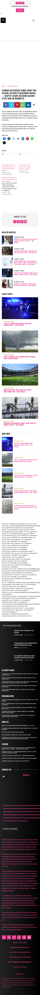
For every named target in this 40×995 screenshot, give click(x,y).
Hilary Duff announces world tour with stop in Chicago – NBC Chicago (25, 284)
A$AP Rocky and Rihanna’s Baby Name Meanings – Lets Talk (18, 725)
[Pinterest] (17, 105)
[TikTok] (19, 937)
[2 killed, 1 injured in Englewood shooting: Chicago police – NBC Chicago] (20, 308)
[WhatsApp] (22, 105)
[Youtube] (25, 221)
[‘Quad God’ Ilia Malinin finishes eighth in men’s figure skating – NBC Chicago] (7, 273)
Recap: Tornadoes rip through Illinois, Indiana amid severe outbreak (19, 358)
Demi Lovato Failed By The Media (24, 631)
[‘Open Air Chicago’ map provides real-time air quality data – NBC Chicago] (7, 251)
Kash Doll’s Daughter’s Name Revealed (13, 732)
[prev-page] (3, 517)
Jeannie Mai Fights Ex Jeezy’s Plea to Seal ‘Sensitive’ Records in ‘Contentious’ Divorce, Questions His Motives (19, 738)
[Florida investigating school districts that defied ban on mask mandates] (10, 185)
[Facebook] (6, 105)
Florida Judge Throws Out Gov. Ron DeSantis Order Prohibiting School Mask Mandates (8, 167)
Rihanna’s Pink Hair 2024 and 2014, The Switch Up (15, 761)
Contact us (6, 770)
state (4, 207)
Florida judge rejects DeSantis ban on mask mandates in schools (25, 167)
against (14, 200)
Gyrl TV (10, 962)
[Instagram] (18, 221)
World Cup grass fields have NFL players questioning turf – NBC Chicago (17, 391)
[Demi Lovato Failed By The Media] (7, 634)
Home (3, 86)
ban (21, 200)
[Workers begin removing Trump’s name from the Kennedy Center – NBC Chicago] (20, 408)
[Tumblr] (24, 937)
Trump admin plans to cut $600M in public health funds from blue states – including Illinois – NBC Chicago (26, 262)
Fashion (16, 647)
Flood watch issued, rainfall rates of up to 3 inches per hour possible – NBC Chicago (25, 507)
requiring (21, 205)
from (27, 202)
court (26, 200)
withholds (29, 207)
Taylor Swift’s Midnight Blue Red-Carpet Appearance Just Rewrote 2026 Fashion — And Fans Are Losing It (18, 748)
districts (13, 202)
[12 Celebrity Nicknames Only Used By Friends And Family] (7, 660)
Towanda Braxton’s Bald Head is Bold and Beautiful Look (25, 644)
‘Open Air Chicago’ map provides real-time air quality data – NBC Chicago (26, 252)
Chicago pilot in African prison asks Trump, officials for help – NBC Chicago (25, 240)
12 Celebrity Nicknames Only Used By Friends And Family (24, 657)
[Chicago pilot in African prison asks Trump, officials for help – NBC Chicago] (7, 240)
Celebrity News (13, 86)
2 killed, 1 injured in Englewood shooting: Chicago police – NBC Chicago (18, 324)
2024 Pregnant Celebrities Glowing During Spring (16, 735)
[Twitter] (11, 105)
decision (34, 200)
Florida (21, 202)
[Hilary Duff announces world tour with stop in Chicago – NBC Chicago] (7, 283)
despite (5, 202)
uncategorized (19, 207)
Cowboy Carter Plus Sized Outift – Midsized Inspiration (18, 755)
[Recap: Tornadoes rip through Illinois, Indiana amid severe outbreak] (20, 341)
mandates (5, 205)
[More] (34, 105)
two (10, 207)
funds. (34, 202)
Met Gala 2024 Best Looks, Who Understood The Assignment (19, 758)
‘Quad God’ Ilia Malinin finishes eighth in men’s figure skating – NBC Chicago (26, 273)
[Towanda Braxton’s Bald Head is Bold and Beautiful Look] (7, 647)
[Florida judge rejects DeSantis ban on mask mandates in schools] (26, 157)
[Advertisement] (20, 62)
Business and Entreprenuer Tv (23, 962)
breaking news (9, 321)
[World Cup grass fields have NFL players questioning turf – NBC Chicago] (20, 375)
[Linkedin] (28, 105)
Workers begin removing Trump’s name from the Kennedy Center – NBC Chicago (20, 424)
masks (13, 205)
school (29, 205)
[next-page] (6, 517)
